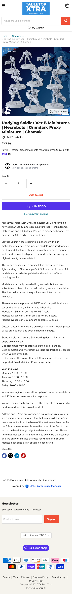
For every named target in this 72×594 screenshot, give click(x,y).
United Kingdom (34, 535)
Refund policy (58, 577)
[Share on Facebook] (4, 455)
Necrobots (17, 36)
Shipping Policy (40, 577)
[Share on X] (10, 455)
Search (6, 577)
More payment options (36, 214)
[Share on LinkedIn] (16, 455)
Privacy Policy (36, 580)
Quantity (6, 176)
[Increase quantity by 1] (31, 183)
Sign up (51, 519)
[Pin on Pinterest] (23, 455)
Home (5, 36)
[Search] (65, 21)
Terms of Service (21, 577)
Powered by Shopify (36, 587)
